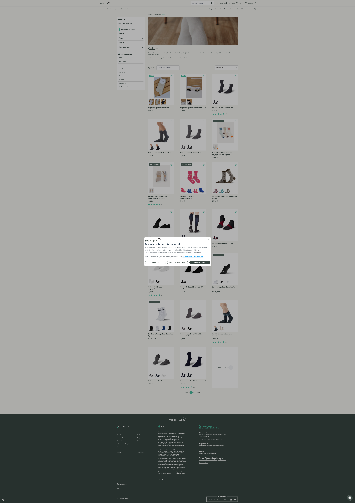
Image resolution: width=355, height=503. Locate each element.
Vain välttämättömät (177, 262)
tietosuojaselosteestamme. (193, 257)
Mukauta (155, 262)
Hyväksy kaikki (199, 262)
